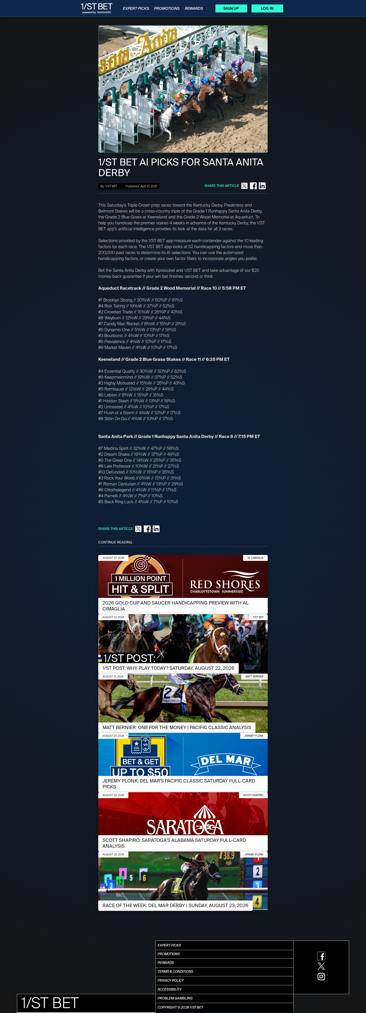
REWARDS (194, 8)
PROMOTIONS (167, 8)
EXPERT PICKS (136, 8)
